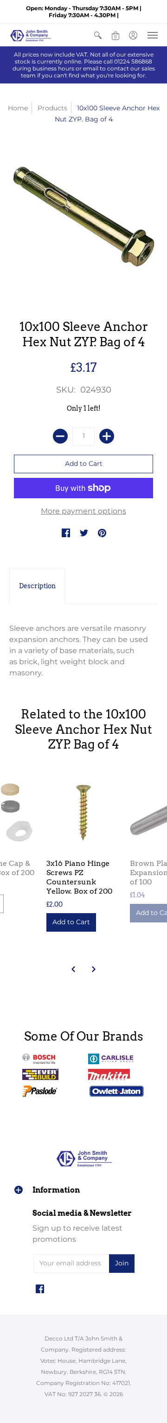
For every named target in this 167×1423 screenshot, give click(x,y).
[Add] (106, 436)
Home (18, 108)
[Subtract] (60, 436)
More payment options (83, 511)
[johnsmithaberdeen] (30, 35)
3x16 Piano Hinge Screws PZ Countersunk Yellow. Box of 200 (79, 877)
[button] (98, 35)
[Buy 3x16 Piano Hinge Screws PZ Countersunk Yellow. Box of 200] (83, 812)
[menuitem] (98, 35)
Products (52, 108)
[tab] (37, 586)
